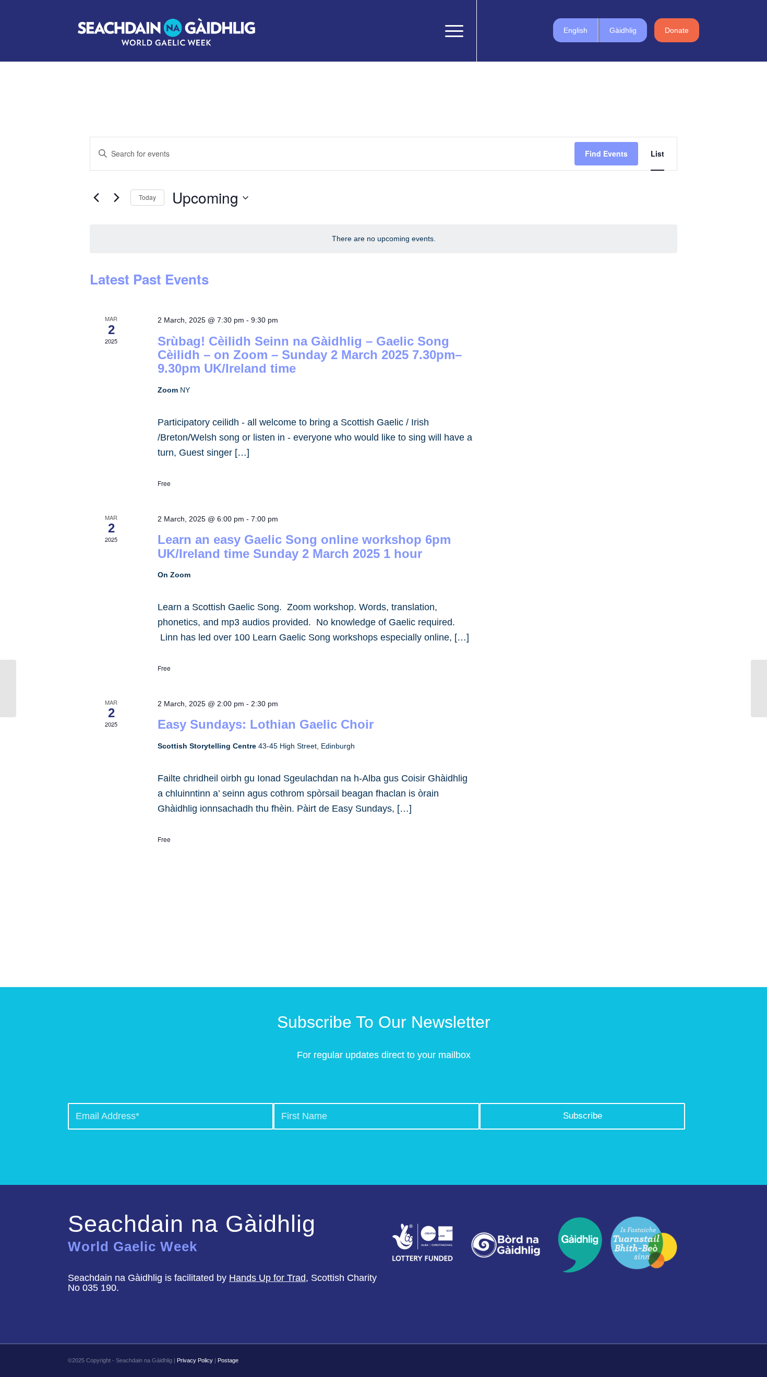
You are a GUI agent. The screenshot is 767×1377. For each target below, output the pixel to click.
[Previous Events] (96, 198)
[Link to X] (509, 30)
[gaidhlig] (577, 1245)
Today (147, 197)
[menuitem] (426, 31)
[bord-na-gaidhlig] (505, 1245)
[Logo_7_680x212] (166, 31)
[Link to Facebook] (493, 30)
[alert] (383, 238)
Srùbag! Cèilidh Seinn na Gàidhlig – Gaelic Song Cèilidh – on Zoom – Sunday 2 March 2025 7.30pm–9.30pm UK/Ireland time (310, 355)
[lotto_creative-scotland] (422, 1242)
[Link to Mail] (540, 30)
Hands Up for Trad (267, 1278)
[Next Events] (116, 198)
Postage (228, 1360)
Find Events (606, 153)
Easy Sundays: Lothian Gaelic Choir (266, 724)
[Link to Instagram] (524, 30)
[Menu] (450, 31)
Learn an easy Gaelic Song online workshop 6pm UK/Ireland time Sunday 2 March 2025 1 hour (304, 546)
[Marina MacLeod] (8, 688)
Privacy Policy (195, 1360)
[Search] (426, 31)
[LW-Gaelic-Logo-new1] (643, 1241)
